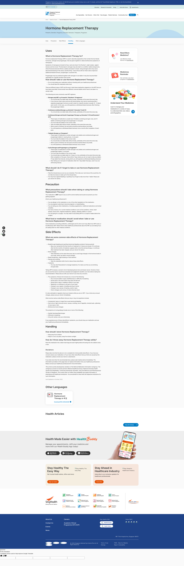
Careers (67, 519)
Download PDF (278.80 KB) (61, 402)
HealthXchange (107, 522)
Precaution (54, 41)
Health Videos (107, 526)
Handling (70, 41)
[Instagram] (132, 522)
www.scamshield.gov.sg (58, 3)
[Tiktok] (134, 522)
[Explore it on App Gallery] (83, 453)
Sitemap (103, 545)
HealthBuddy (129, 60)
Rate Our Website (123, 543)
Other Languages (80, 41)
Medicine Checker (53, 19)
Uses (47, 41)
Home (47, 19)
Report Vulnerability (119, 545)
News (48, 530)
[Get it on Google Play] (68, 453)
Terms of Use (104, 543)
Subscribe (99, 481)
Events (48, 527)
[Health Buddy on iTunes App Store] (53, 453)
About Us (49, 519)
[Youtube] (137, 522)
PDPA (115, 543)
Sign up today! (53, 481)
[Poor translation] (5, 556)
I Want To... (132, 14)
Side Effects (62, 41)
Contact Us (49, 523)
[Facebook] (127, 522)
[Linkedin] (129, 522)
